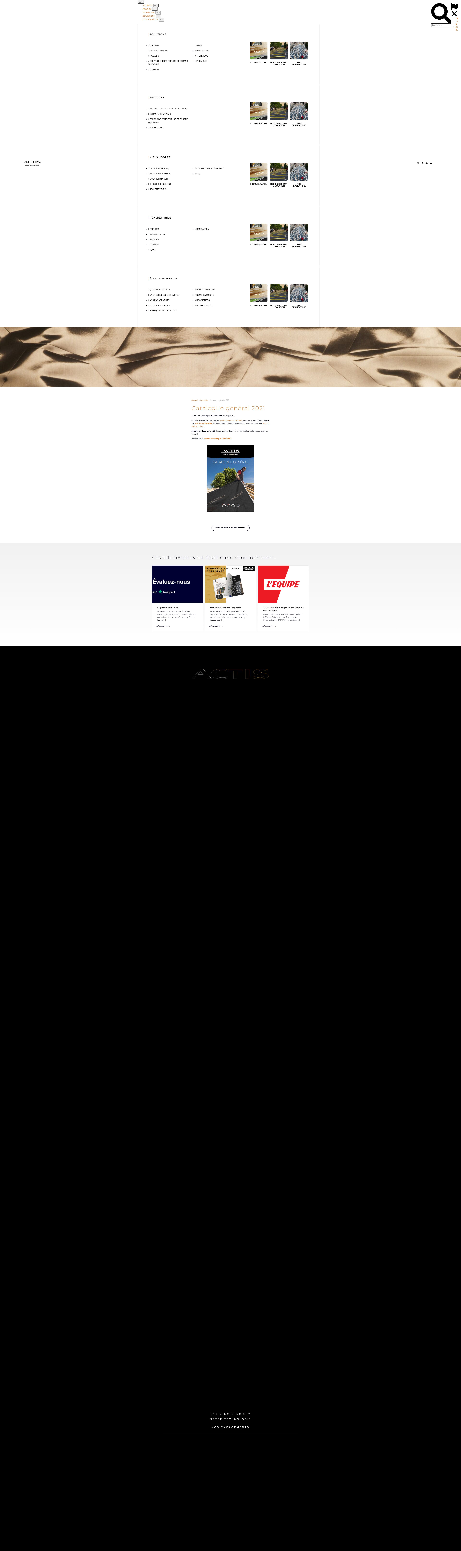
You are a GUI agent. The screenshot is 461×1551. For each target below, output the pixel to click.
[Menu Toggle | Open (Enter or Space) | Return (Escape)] (141, 2)
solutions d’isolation (203, 423)
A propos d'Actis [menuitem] (150, 20)
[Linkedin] (418, 163)
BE (457, 27)
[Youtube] (431, 163)
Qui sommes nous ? (231, 1414)
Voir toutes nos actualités (230, 528)
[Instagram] (427, 163)
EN (457, 18)
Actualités (204, 400)
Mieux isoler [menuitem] (149, 12)
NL (457, 30)
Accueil (194, 400)
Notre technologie (230, 1419)
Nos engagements (230, 1427)
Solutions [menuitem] (148, 5)
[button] (156, 5)
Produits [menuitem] (147, 9)
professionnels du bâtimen (230, 420)
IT (456, 24)
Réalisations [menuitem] (149, 16)
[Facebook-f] (422, 163)
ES (457, 21)
